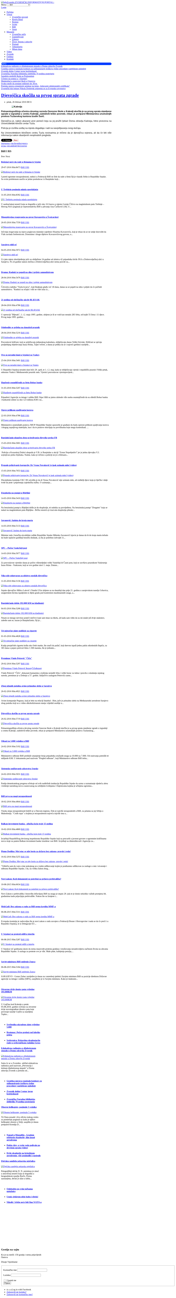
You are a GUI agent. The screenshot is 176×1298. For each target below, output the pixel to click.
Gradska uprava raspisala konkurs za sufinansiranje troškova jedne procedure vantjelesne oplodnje (24, 1083)
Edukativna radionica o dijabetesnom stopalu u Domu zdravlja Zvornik (18, 1049)
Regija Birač (17, 19)
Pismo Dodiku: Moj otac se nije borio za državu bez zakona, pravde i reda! (36, 851)
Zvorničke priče (19, 34)
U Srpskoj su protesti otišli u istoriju (18, 934)
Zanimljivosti (18, 37)
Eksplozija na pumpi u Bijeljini (15, 493)
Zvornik (10, 54)
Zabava (15, 39)
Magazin (10, 32)
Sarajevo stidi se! (9, 244)
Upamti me (11, 1280)
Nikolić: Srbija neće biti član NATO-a (24, 1202)
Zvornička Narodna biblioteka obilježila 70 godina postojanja (21, 1100)
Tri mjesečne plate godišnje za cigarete (19, 631)
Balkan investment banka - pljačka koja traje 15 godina (27, 824)
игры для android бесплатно (14, 146)
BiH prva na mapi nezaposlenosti (16, 796)
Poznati (15, 44)
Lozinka (6, 1275)
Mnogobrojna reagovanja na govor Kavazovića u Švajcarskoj (29, 217)
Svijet (14, 24)
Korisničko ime (10, 1270)
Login (3, 7)
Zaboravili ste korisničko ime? (20, 1294)
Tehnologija (17, 47)
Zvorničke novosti (20, 17)
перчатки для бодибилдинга (14, 143)
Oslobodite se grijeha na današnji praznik (20, 327)
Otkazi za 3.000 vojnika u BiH (15, 741)
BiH (14, 27)
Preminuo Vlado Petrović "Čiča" (16, 658)
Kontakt (10, 59)
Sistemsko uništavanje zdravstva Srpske (19, 768)
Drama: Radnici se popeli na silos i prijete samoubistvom (27, 272)
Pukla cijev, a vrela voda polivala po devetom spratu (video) (23, 1146)
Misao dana (17, 49)
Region (15, 22)
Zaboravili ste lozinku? (16, 1292)
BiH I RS (25, 167)
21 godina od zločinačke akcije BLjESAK (20, 300)
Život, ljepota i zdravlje (22, 42)
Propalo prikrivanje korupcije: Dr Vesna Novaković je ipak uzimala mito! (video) (39, 465)
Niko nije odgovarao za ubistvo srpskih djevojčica (24, 575)
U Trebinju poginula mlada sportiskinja (19, 189)
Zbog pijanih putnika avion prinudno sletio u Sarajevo (26, 686)
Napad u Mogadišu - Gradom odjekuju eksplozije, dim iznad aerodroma (21, 1137)
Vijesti (9, 14)
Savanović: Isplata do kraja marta (17, 520)
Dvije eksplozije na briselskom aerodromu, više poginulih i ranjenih (24, 1154)
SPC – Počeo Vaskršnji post (14, 548)
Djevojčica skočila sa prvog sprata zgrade (40, 95)
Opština (10, 56)
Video (9, 51)
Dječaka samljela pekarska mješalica (18, 1161)
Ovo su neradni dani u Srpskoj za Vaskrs (20, 355)
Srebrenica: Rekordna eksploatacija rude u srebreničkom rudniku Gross (23, 1041)
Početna (10, 12)
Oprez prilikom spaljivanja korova (17, 410)
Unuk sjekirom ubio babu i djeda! (22, 1197)
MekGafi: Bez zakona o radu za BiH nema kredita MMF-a (28, 906)
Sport (14, 29)
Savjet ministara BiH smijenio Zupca (18, 962)
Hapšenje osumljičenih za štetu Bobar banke (21, 382)
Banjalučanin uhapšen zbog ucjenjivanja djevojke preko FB (29, 438)
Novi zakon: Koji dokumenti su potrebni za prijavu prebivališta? (31, 879)
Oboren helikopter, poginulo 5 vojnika (19, 1107)
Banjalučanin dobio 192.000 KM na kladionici (22, 603)
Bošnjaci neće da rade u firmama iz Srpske (21, 162)
